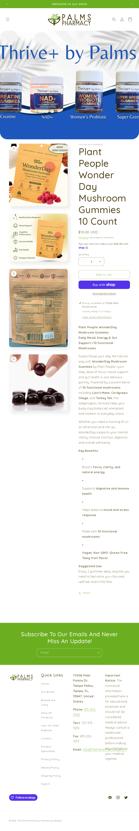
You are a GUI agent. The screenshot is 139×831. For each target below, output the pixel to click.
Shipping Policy (51, 775)
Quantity (84, 254)
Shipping (83, 237)
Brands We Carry (48, 702)
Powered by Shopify (51, 820)
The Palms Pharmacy (28, 820)
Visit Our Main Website (50, 728)
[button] (8, 19)
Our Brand (47, 691)
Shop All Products (47, 715)
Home (45, 683)
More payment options (104, 293)
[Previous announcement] (7, 4)
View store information (96, 317)
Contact (46, 738)
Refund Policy (50, 767)
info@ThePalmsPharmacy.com (104, 749)
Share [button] (86, 592)
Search (45, 784)
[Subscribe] (98, 652)
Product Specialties (48, 749)
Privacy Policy (50, 759)
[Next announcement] (132, 4)
